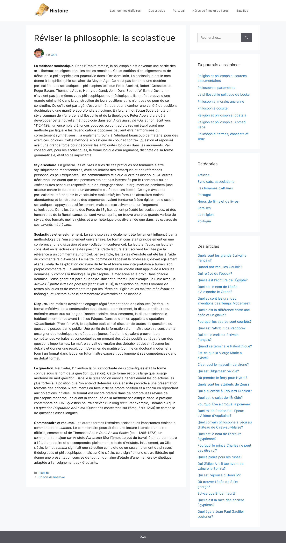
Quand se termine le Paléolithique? (224, 346)
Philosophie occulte (212, 108)
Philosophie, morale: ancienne (220, 101)
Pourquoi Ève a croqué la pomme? (224, 404)
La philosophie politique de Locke (223, 94)
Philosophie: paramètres (216, 88)
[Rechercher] (246, 37)
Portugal (179, 10)
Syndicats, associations (215, 182)
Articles (203, 175)
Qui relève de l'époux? (214, 273)
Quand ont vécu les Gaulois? (219, 267)
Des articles (156, 10)
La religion (205, 215)
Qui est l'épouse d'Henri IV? (219, 475)
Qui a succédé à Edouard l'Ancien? (224, 391)
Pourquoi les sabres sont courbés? (224, 322)
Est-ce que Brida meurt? (216, 493)
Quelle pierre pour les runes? (219, 457)
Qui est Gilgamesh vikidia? (218, 371)
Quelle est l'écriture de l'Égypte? (222, 280)
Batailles (242, 10)
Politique (204, 221)
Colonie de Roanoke (52, 477)
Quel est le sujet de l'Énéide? (220, 398)
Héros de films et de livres (210, 10)
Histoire (59, 11)
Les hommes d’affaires (125, 10)
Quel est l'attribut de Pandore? (221, 328)
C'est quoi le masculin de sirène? (223, 364)
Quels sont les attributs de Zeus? (223, 384)
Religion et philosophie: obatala (221, 115)
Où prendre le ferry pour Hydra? (222, 378)
